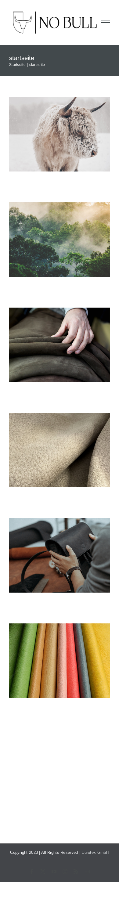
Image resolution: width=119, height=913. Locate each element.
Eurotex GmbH (95, 852)
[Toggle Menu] (105, 22)
